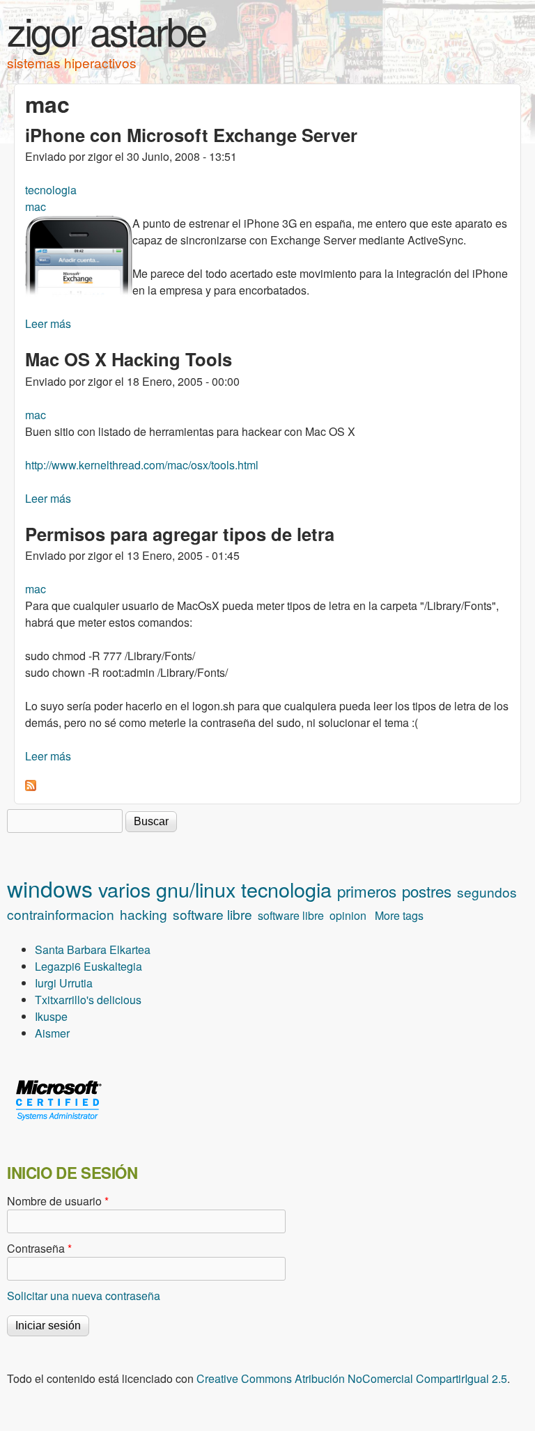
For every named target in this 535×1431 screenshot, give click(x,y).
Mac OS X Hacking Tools (128, 359)
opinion (347, 915)
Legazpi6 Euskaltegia (88, 966)
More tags (399, 915)
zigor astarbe (106, 30)
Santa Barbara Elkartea (92, 949)
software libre (212, 914)
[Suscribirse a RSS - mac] (30, 787)
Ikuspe (51, 1016)
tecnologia (51, 190)
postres (426, 890)
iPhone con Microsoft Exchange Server (191, 135)
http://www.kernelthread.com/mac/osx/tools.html (141, 465)
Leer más (48, 323)
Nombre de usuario (58, 1201)
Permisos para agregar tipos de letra (179, 534)
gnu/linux (195, 889)
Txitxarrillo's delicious (88, 1000)
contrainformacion (60, 914)
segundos (487, 891)
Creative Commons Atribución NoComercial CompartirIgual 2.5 (351, 1378)
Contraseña (39, 1248)
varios (124, 889)
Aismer (52, 1033)
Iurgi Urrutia (64, 983)
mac (35, 206)
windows (50, 888)
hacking (143, 914)
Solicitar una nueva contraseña (83, 1296)
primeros (366, 890)
